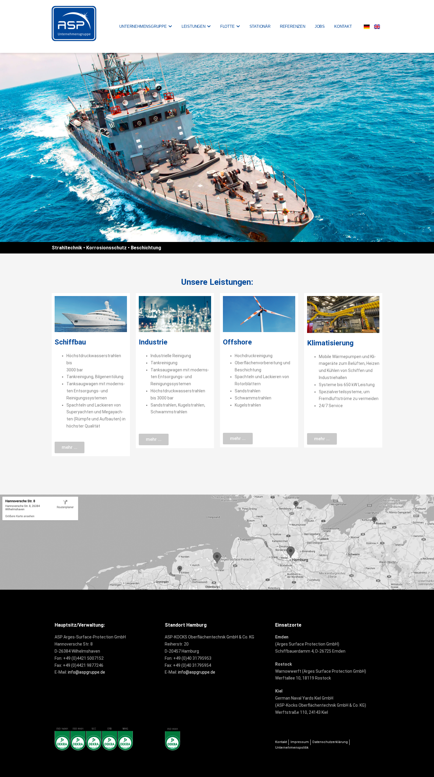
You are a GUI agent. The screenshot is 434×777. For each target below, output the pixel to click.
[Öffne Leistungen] (209, 27)
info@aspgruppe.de (86, 672)
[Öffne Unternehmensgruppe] (170, 27)
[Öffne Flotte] (238, 27)
